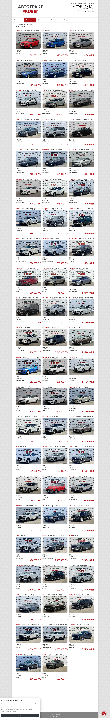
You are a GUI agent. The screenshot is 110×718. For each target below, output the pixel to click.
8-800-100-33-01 (87, 8)
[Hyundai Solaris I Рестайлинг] (81, 129)
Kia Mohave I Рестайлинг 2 (52, 595)
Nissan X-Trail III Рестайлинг (54, 535)
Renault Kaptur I (50, 327)
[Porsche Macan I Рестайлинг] (55, 634)
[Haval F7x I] (28, 456)
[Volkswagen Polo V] (81, 159)
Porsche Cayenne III (79, 624)
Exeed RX (20, 535)
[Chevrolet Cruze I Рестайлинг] (28, 188)
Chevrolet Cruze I (52, 149)
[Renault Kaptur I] (55, 337)
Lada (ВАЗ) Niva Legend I (81, 209)
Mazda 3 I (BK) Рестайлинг (27, 31)
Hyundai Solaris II (78, 268)
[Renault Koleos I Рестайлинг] (28, 248)
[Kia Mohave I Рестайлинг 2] (55, 604)
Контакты (92, 20)
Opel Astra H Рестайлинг (52, 90)
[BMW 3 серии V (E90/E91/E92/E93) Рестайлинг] (81, 307)
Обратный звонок (90, 11)
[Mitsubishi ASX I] (55, 248)
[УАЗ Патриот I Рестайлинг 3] (28, 307)
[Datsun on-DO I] (81, 40)
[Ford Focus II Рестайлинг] (55, 70)
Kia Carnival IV (48, 565)
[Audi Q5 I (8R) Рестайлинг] (55, 515)
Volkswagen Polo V (81, 149)
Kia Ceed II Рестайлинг (24, 387)
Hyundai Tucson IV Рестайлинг (30, 624)
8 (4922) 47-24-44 (83, 6)
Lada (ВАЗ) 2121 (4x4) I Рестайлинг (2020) (59, 209)
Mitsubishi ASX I (51, 238)
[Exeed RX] (28, 545)
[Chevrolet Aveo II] (28, 277)
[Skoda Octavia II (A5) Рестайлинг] (28, 218)
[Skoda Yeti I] (55, 129)
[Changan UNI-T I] (81, 485)
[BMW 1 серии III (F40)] (28, 604)
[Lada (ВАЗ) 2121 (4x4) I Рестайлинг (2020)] (55, 218)
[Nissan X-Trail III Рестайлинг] (55, 545)
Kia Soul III (47, 476)
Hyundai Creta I (50, 417)
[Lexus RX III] (81, 367)
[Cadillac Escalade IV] (81, 604)
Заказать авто (42, 20)
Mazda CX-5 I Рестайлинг (53, 446)
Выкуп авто (67, 20)
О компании (18, 20)
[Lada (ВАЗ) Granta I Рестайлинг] (81, 99)
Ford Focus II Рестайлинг (53, 60)
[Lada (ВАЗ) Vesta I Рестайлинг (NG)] (55, 367)
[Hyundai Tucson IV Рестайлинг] (28, 634)
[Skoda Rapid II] (81, 337)
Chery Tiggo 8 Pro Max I (26, 506)
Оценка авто (55, 20)
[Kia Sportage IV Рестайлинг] (28, 426)
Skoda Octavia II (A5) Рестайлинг (29, 209)
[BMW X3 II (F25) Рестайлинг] (28, 485)
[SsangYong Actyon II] (81, 248)
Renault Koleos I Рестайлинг (28, 238)
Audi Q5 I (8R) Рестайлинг (52, 506)
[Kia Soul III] (55, 485)
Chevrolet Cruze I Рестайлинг (29, 179)
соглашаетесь (26, 704)
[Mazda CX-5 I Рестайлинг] (55, 456)
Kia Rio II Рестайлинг (50, 31)
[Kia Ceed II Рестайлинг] (28, 396)
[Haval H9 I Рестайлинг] (81, 515)
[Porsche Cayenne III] (81, 634)
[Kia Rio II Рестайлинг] (55, 40)
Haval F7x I (21, 446)
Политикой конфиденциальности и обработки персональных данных (19, 707)
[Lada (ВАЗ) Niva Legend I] (81, 218)
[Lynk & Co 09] (28, 664)
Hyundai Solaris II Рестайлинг (29, 357)
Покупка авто (30, 20)
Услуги (80, 20)
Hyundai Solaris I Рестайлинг (82, 120)
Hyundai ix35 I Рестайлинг (54, 298)
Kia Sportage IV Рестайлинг (26, 417)
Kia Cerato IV (48, 387)
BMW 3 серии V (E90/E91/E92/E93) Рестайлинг (87, 298)
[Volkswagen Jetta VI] (55, 277)
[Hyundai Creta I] (55, 426)
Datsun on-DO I (77, 31)
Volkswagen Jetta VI (54, 268)
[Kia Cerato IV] (55, 396)
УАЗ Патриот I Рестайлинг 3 (27, 298)
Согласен (20, 715)
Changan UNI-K (25, 565)
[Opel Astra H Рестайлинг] (55, 99)
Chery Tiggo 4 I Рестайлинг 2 (81, 446)
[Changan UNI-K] (28, 574)
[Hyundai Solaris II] (81, 277)
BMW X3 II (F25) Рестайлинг (27, 476)
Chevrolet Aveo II (25, 268)
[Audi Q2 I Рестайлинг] (81, 574)
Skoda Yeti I (48, 120)
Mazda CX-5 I (23, 327)
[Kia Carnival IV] (55, 574)
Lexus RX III (74, 357)
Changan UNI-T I (78, 476)
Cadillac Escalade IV (79, 595)
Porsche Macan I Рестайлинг (55, 624)
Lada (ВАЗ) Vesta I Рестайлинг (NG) (57, 357)
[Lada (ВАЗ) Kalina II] (28, 99)
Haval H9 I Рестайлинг (79, 506)
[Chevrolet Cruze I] (55, 159)
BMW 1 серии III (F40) (25, 595)
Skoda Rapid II (76, 327)
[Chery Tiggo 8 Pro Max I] (28, 515)
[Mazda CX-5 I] (28, 337)
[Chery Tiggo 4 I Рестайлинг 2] (81, 456)
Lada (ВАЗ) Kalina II (26, 90)
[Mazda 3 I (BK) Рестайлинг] (28, 40)
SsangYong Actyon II (81, 238)
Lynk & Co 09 (24, 654)
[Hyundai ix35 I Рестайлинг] (55, 307)
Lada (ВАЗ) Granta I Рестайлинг (83, 90)
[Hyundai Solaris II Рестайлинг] (28, 367)
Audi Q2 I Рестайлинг (78, 565)
